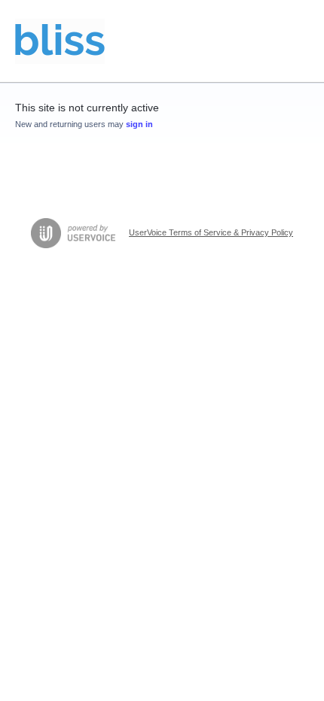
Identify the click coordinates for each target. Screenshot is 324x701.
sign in (139, 124)
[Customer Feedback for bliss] (60, 41)
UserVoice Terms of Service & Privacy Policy (211, 232)
